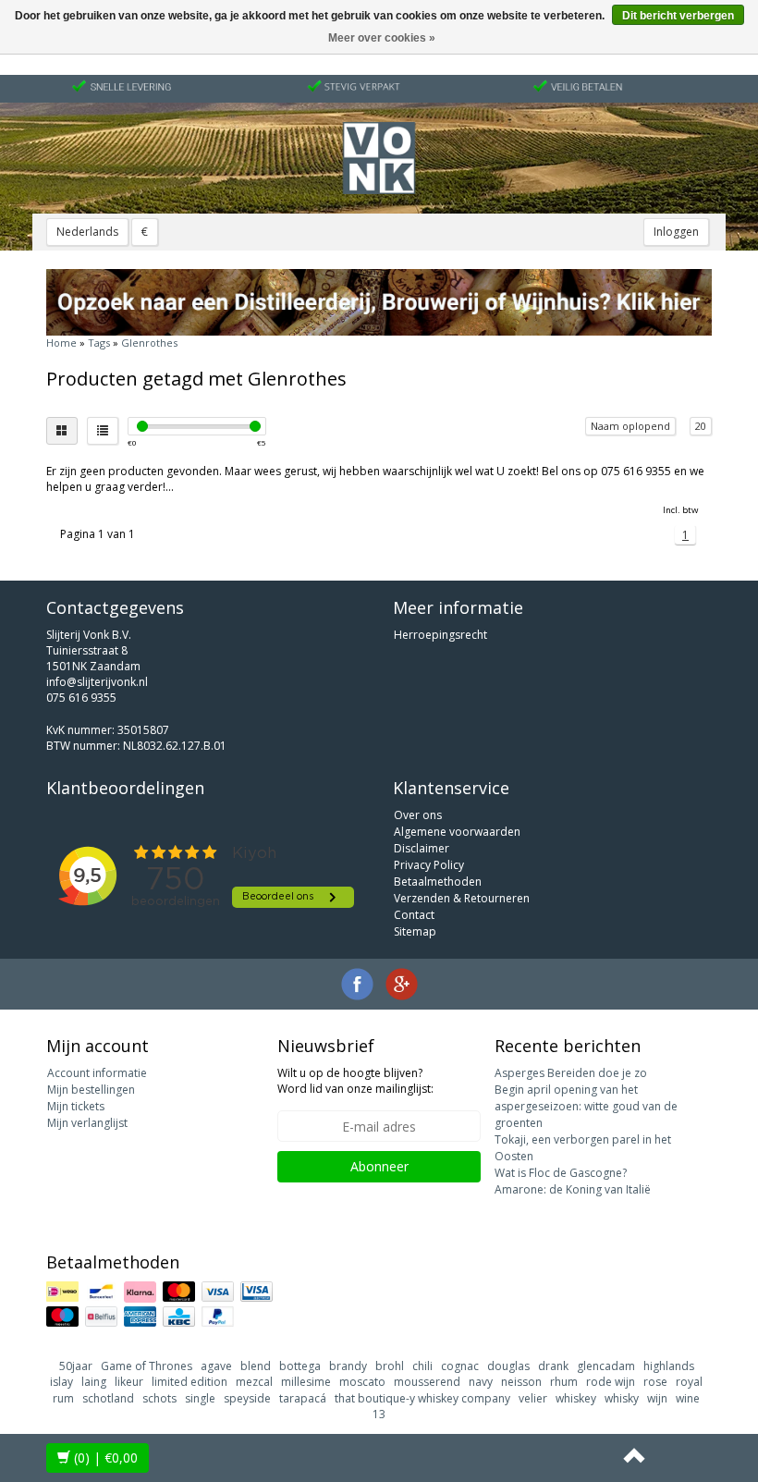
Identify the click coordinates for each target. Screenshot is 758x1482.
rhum (564, 1382)
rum (63, 1398)
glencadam (606, 1366)
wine (688, 1398)
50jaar (75, 1366)
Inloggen (676, 231)
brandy (348, 1366)
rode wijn (610, 1382)
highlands (668, 1366)
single (200, 1398)
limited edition (189, 1382)
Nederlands (87, 231)
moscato (362, 1382)
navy (481, 1382)
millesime (306, 1382)
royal (689, 1382)
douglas (508, 1366)
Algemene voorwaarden (457, 831)
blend (255, 1366)
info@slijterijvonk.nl (97, 682)
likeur (129, 1382)
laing (93, 1382)
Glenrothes (149, 342)
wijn (657, 1398)
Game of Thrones (146, 1366)
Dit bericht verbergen (678, 15)
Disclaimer (421, 848)
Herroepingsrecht (440, 635)
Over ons (418, 815)
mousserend (427, 1382)
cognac (460, 1366)
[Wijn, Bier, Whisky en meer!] (379, 158)
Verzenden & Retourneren (462, 898)
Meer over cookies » (381, 37)
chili (422, 1366)
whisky (622, 1398)
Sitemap (415, 931)
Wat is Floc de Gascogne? (561, 1173)
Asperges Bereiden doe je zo (571, 1073)
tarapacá (302, 1398)
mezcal (254, 1382)
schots (159, 1398)
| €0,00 (106, 1457)
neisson (521, 1382)
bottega (300, 1366)
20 (700, 426)
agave (216, 1366)
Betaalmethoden (438, 881)
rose (655, 1382)
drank (553, 1366)
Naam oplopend (630, 426)
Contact (414, 915)
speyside (247, 1398)
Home (61, 342)
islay (61, 1382)
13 (379, 1414)
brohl (389, 1366)
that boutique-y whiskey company (422, 1398)
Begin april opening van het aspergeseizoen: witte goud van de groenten (586, 1106)
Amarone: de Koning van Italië (573, 1189)
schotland (108, 1398)
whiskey (576, 1398)
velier (533, 1398)
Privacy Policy (429, 865)
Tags (99, 342)
